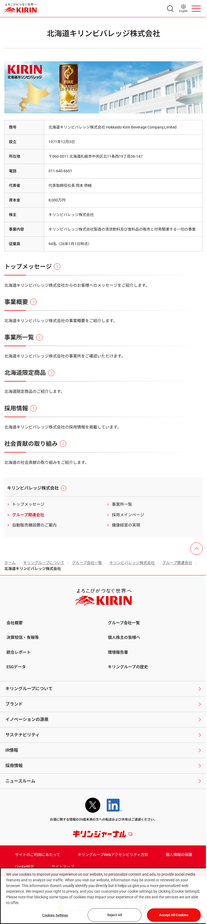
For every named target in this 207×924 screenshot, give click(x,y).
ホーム (10, 563)
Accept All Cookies (173, 915)
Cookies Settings (55, 915)
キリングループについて (43, 563)
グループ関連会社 (177, 563)
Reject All (114, 915)
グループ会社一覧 (87, 563)
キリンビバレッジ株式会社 (132, 563)
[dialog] (103, 896)
